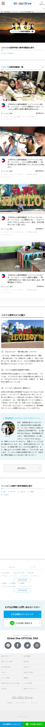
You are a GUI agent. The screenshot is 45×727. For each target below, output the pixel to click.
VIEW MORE (22, 580)
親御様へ (26, 678)
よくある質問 (28, 683)
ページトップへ (22, 717)
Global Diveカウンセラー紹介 (10, 683)
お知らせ (4, 689)
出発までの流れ (28, 672)
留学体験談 (22, 8)
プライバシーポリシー (21, 702)
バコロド (6, 495)
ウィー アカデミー (8, 53)
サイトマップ (34, 702)
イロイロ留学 (16, 116)
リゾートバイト (8, 119)
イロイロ (6, 116)
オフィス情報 (5, 678)
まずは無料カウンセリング (22, 614)
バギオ (32, 491)
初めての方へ (7, 8)
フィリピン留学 (8, 113)
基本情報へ (22, 468)
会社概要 (9, 702)
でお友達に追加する (22, 623)
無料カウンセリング (30, 689)
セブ (4, 491)
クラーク (12, 491)
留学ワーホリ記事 (39, 8)
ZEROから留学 (32, 174)
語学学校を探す (6, 667)
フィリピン (15, 11)
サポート (4, 672)
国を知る (26, 661)
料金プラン (27, 667)
